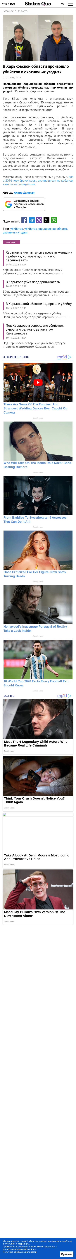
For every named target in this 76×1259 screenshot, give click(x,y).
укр (4, 3)
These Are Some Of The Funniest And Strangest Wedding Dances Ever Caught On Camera (35, 408)
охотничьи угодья (15, 232)
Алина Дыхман (24, 192)
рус (12, 3)
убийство (16, 228)
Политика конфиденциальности (20, 1252)
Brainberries (38, 418)
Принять (66, 1254)
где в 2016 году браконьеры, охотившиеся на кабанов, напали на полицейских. (38, 180)
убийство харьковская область (46, 228)
